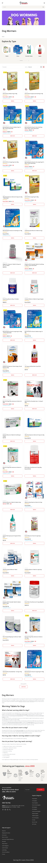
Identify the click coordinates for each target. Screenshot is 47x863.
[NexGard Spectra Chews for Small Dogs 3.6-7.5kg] (12, 218)
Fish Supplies (34, 809)
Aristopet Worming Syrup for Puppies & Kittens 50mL (12, 536)
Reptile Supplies (35, 813)
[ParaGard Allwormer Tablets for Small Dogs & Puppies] (12, 422)
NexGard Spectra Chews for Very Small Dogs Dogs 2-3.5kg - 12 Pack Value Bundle (33, 128)
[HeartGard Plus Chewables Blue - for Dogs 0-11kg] (12, 659)
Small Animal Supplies (36, 811)
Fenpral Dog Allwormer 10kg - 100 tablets (11, 299)
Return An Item (5, 837)
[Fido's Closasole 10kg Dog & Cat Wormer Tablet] (12, 624)
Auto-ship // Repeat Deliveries (8, 839)
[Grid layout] (44, 67)
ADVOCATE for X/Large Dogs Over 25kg (11, 162)
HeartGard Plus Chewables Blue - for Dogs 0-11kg (12, 671)
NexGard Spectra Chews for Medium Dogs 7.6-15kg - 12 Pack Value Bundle (12, 128)
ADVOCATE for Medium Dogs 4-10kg (10, 93)
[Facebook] (3, 809)
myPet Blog (4, 850)
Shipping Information (6, 832)
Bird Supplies (34, 807)
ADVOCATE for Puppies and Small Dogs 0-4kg (34, 93)
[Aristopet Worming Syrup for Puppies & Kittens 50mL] (12, 523)
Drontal (27, 701)
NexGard (20, 701)
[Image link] (7, 51)
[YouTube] (7, 809)
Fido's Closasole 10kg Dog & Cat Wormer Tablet (12, 636)
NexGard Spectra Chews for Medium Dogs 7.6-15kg (34, 332)
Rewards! (4, 841)
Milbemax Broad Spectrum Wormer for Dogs (33, 502)
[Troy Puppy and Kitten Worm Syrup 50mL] (34, 354)
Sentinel (24, 701)
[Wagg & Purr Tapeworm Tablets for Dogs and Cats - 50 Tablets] (12, 252)
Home (3, 36)
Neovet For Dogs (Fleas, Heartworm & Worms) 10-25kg (12, 402)
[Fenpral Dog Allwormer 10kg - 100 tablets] (12, 286)
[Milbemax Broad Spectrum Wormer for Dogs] (34, 490)
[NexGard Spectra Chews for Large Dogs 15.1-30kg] (34, 659)
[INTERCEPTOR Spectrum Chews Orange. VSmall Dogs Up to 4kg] (12, 354)
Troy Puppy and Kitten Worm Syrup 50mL (33, 366)
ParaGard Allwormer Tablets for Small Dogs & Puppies (12, 435)
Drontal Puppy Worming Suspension (16, 715)
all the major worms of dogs (22, 714)
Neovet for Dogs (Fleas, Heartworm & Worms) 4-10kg (12, 468)
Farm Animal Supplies (36, 805)
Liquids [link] (39, 56)
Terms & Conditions (5, 852)
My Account (4, 835)
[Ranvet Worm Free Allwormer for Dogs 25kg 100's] (34, 589)
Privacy (3, 854)
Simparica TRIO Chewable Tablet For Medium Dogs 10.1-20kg (12, 602)
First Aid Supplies (35, 817)
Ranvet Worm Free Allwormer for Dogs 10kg (33, 467)
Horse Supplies (35, 802)
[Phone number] (10, 809)
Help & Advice (4, 843)
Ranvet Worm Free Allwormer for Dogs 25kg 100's (34, 602)
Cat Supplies (34, 800)
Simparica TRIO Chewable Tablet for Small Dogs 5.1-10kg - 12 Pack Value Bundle (34, 265)
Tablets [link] (6, 56)
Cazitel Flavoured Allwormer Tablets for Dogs (33, 230)
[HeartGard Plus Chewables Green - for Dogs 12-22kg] (34, 389)
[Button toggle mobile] (2, 3)
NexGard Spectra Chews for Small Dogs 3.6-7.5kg (12, 230)
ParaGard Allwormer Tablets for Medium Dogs (12, 502)
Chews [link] (18, 56)
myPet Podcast (5, 847)
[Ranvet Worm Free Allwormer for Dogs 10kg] (34, 455)
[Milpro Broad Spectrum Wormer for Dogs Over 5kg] (34, 422)
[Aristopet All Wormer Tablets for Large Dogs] (34, 557)
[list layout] (41, 67)
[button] (44, 3)
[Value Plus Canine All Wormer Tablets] (12, 557)
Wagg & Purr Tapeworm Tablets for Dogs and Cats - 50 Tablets (12, 265)
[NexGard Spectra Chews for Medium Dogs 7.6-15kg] (34, 319)
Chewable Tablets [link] (28, 56)
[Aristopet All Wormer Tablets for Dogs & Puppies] (34, 286)
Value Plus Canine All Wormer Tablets (10, 569)
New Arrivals (34, 822)
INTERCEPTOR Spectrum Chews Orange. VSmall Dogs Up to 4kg (12, 367)
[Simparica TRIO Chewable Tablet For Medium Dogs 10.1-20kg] (12, 589)
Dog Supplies (34, 798)
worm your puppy (20, 730)
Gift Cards (34, 824)
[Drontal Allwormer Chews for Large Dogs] (34, 523)
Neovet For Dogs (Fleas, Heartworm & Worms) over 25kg (33, 637)
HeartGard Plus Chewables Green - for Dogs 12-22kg (34, 402)
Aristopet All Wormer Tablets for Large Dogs (33, 569)
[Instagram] (5, 809)
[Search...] (43, 7)
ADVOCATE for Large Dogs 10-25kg (31, 196)
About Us (4, 830)
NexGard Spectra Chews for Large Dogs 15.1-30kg (34, 671)
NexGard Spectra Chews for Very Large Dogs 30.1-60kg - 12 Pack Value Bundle (34, 163)
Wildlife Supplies (35, 815)
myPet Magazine (5, 845)
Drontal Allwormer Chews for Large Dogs (33, 535)
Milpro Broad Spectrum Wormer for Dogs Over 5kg (34, 434)
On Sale (33, 819)
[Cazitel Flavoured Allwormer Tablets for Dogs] (34, 218)
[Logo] (23, 3)
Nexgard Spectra (30, 722)
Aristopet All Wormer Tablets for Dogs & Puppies (34, 299)
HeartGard (32, 701)
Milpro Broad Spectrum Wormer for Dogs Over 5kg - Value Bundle (12, 197)
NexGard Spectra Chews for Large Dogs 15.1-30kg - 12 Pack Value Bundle (12, 332)
